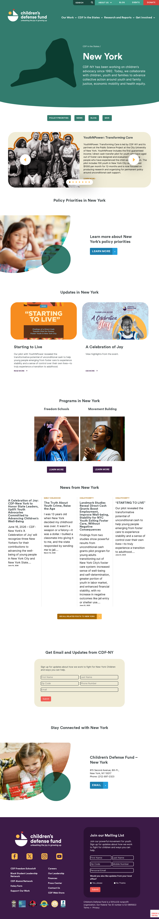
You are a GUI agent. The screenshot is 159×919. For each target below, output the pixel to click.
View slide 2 (73, 182)
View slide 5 (82, 182)
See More (90, 371)
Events (136, 2)
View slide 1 (69, 182)
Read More (19, 371)
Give (107, 118)
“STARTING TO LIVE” (130, 502)
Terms (86, 907)
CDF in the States (89, 17)
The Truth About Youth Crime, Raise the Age (57, 505)
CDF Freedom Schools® (23, 868)
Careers (52, 868)
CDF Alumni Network (22, 881)
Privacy (96, 907)
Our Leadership (56, 873)
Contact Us (54, 888)
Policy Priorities (58, 118)
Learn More (89, 179)
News (79, 118)
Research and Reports (118, 17)
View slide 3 (76, 182)
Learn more (56, 469)
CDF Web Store (56, 893)
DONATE (151, 2)
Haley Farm (16, 886)
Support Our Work (20, 891)
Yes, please (97, 883)
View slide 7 (89, 182)
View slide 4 (79, 182)
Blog (122, 2)
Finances (52, 878)
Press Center (55, 883)
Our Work (67, 17)
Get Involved (144, 17)
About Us (104, 3)
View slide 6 (86, 182)
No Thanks (121, 883)
